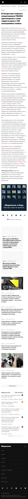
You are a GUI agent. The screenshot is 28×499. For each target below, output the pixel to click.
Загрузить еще (12, 385)
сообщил (4, 103)
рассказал (4, 68)
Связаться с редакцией (15, 219)
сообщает (23, 38)
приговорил (21, 28)
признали (11, 146)
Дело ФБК (14, 6)
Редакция (3, 458)
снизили (18, 96)
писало (9, 143)
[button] (25, 2)
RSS (3, 462)
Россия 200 (4, 477)
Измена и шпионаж (5, 6)
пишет (14, 57)
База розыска (4, 481)
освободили (20, 161)
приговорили (5, 75)
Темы (2, 450)
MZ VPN (3, 474)
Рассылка (3, 466)
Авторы (3, 454)
